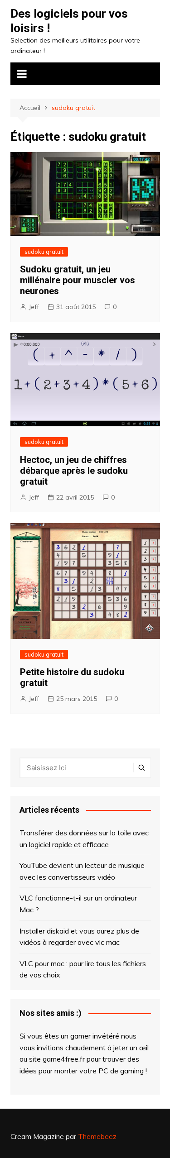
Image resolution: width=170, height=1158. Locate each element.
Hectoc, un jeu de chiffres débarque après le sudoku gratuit (74, 470)
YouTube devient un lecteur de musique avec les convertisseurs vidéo (82, 871)
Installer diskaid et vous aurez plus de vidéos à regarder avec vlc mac (79, 936)
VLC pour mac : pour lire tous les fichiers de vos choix (82, 969)
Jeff (34, 307)
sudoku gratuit (43, 251)
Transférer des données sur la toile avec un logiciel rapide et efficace (84, 838)
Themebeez (97, 1136)
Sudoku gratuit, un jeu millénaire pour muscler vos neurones (77, 280)
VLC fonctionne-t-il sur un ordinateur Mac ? (78, 903)
